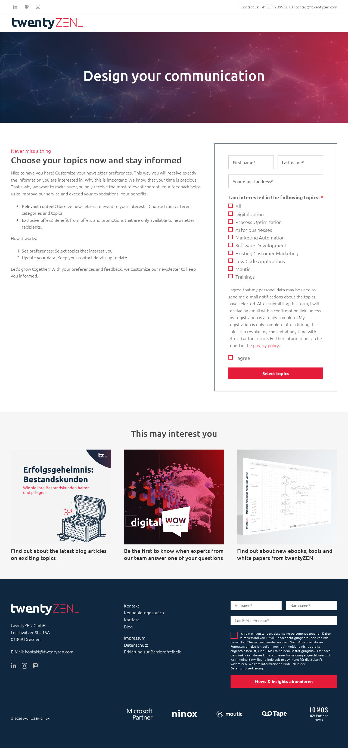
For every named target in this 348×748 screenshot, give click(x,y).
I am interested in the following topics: (273, 197)
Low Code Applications (260, 261)
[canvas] (287, 452)
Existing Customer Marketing (266, 253)
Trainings (245, 277)
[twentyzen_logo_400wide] (47, 20)
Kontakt (131, 606)
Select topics (275, 373)
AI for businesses (253, 230)
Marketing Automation (260, 238)
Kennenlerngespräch (144, 612)
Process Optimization (258, 222)
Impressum (134, 638)
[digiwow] (174, 452)
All (238, 206)
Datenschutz (136, 645)
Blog (128, 626)
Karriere (132, 619)
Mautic (242, 269)
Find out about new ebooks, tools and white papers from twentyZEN (285, 554)
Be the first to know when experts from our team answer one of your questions (173, 554)
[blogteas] (61, 452)
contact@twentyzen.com (316, 7)
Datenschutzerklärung (247, 668)
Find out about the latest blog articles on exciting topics (59, 554)
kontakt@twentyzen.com (49, 651)
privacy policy (266, 345)
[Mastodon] (26, 6)
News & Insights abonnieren (284, 681)
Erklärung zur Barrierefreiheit (152, 651)
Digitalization (249, 214)
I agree (242, 358)
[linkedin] (15, 6)
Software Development (261, 245)
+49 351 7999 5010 (276, 7)
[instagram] (38, 6)
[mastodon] (35, 666)
